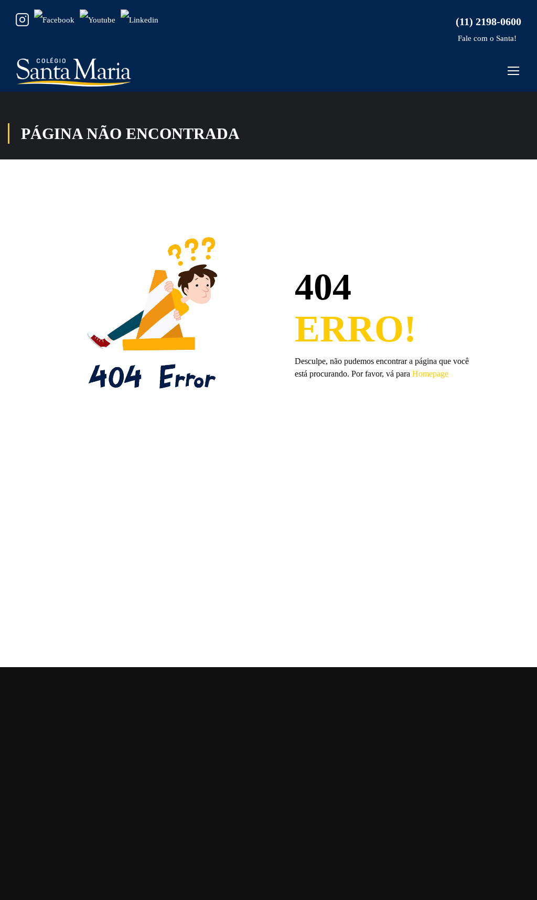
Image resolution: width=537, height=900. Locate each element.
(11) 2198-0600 (485, 21)
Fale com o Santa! (486, 38)
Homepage (430, 373)
